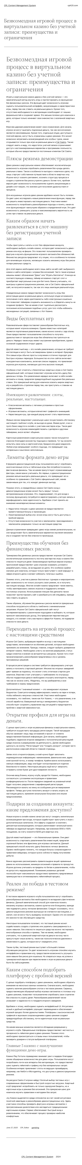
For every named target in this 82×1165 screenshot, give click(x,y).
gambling (35, 1128)
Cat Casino (61, 142)
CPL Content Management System (20, 5)
